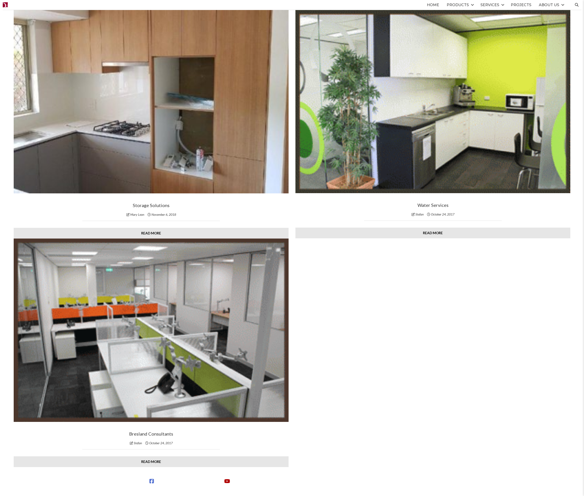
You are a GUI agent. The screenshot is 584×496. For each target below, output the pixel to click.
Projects (521, 5)
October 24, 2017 (442, 214)
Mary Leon (137, 214)
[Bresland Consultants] (151, 330)
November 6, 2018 (163, 214)
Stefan (419, 214)
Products (458, 5)
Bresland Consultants (151, 433)
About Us (549, 5)
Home (433, 5)
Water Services (432, 205)
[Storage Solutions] (151, 101)
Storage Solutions (151, 205)
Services (489, 5)
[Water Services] (432, 101)
